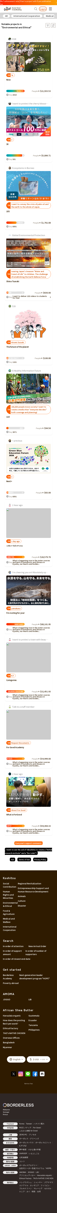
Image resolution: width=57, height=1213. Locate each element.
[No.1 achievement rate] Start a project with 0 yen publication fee (25, 2)
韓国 (33, 1192)
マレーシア (38, 1188)
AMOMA (22, 1172)
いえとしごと (34, 1153)
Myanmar (7, 1047)
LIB (29, 999)
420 (12, 859)
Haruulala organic (12, 1015)
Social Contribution (9, 885)
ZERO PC (23, 1135)
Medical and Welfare (9, 920)
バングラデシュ (25, 1182)
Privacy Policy (40, 859)
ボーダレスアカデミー (28, 1165)
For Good (37, 1128)
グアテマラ (48, 1182)
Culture (21, 900)
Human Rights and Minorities (8, 895)
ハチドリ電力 (39, 1124)
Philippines (34, 1029)
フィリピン (45, 1185)
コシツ (22, 1161)
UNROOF (23, 1153)
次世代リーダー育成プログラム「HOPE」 (36, 1168)
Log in (43, 8)
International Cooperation (26, 15)
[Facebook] (35, 1073)
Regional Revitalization (29, 883)
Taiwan (29, 1124)
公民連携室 (23, 1157)
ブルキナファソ (25, 1188)
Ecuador (32, 1020)
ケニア (22, 1192)
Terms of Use (24, 859)
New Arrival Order (37, 946)
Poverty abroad (11, 983)
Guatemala (33, 1015)
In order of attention (13, 946)
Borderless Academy (8, 977)
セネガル (47, 1188)
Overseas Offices (11, 1037)
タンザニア (34, 1185)
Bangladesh (9, 1042)
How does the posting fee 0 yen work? (14, 1022)
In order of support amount (12, 952)
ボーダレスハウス (26, 1143)
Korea (21, 1124)
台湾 (39, 1192)
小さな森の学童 (34, 1150)
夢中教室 (22, 1150)
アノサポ (32, 1135)
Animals (22, 896)
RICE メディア (25, 1128)
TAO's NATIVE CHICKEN (14, 1033)
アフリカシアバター (27, 1175)
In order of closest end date (16, 958)
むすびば (22, 1146)
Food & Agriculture (8, 912)
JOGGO (6, 999)
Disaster (22, 905)
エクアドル (23, 1185)
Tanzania (33, 1025)
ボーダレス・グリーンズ (29, 1139)
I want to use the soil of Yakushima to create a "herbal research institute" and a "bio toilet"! (28, 851)
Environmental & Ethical (9, 904)
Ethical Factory (10, 1028)
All (6, 15)
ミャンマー (38, 1182)
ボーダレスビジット (43, 1143)
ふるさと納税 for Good (28, 1131)
